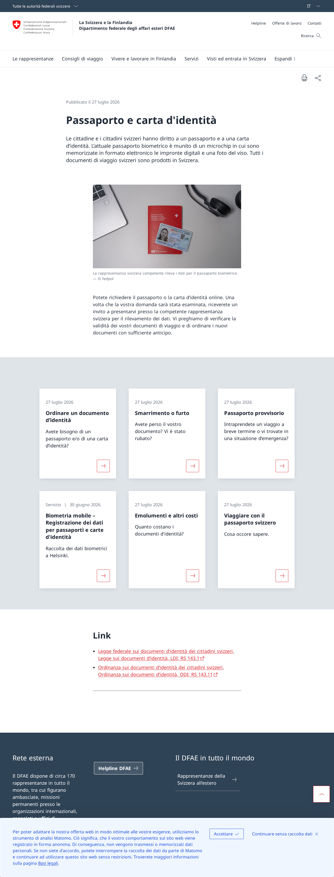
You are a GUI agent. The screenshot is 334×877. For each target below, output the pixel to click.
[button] (33, 58)
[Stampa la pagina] (304, 77)
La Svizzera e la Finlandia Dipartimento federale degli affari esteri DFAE (127, 25)
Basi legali (48, 863)
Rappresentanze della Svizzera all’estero (201, 779)
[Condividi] (318, 77)
